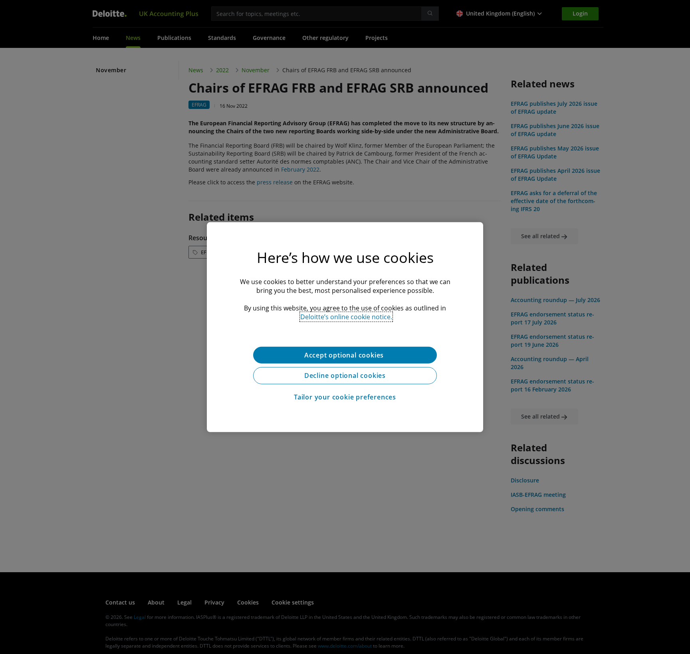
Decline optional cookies (345, 375)
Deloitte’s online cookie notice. (346, 316)
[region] (345, 327)
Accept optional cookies (345, 354)
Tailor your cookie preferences (345, 397)
